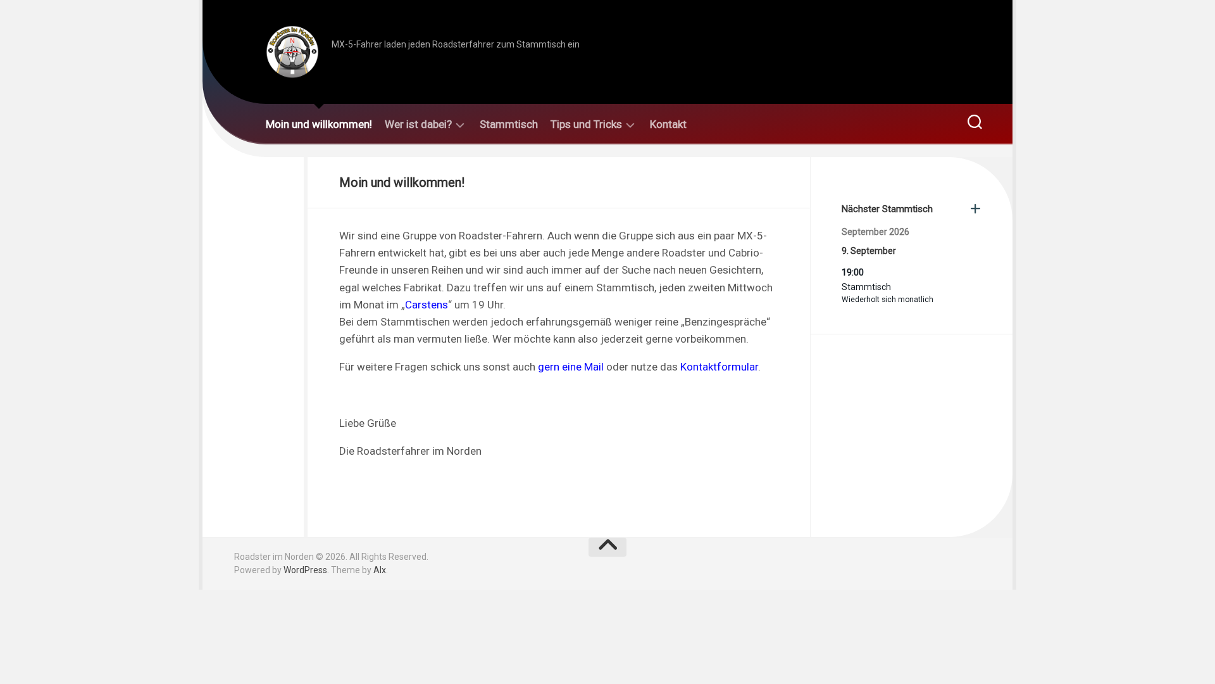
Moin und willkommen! (319, 124)
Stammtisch (509, 124)
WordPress (305, 570)
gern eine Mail (571, 366)
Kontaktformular (719, 366)
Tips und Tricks (586, 124)
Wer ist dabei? (418, 124)
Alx (379, 570)
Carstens (426, 304)
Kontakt (668, 124)
